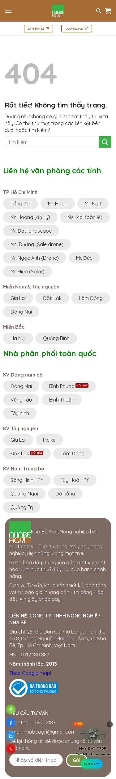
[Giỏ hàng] (108, 10)
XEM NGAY (91, 765)
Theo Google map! (30, 673)
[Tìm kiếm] (98, 10)
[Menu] (8, 10)
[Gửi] (105, 142)
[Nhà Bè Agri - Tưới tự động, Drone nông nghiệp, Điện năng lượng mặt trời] (58, 11)
